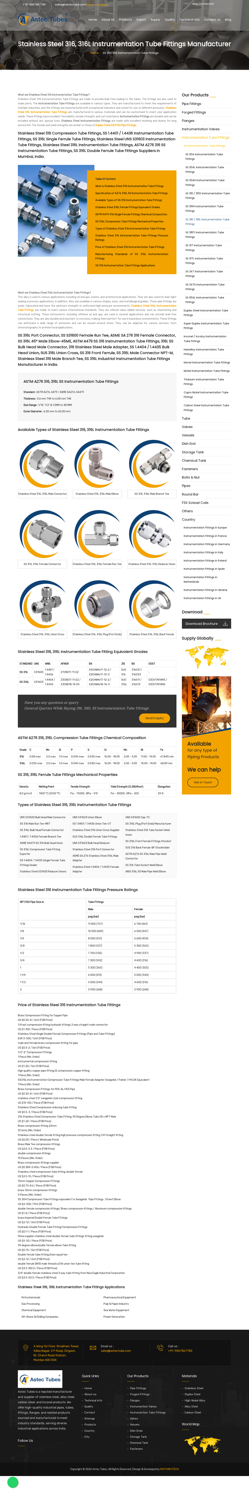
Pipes (186, 485)
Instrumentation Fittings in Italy (203, 552)
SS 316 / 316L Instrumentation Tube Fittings (207, 222)
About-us (90, 1394)
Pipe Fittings (191, 103)
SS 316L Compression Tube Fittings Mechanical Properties (129, 221)
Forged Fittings (194, 112)
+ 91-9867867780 (34, 4)
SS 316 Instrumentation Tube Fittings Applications (125, 265)
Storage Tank (193, 452)
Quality (170, 20)
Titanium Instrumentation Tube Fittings (204, 382)
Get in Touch (203, 782)
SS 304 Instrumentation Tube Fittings (204, 157)
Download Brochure (202, 623)
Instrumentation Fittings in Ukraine (205, 590)
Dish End (188, 443)
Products (125, 20)
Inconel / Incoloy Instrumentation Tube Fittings (205, 339)
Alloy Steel (191, 1406)
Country (188, 519)
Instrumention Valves (143, 1406)
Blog (228, 20)
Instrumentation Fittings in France (205, 536)
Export (141, 20)
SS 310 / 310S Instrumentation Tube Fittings (208, 196)
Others (187, 511)
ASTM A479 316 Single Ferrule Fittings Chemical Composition (131, 214)
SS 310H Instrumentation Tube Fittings (204, 209)
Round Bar (190, 494)
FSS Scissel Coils (195, 502)
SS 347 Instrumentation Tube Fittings (204, 274)
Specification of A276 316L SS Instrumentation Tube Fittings (131, 193)
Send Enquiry (154, 718)
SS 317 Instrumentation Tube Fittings (204, 248)
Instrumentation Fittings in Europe (205, 527)
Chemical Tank (194, 460)
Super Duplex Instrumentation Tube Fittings (206, 326)
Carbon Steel (193, 1412)
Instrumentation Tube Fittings (206, 137)
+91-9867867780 (180, 1351)
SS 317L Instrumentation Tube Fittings (204, 261)
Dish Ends (136, 1430)
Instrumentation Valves (201, 129)
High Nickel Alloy (195, 1400)
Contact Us (212, 20)
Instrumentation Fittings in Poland (205, 560)
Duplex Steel (192, 1394)
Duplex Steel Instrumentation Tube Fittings (206, 313)
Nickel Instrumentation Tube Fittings (207, 371)
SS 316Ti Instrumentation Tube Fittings (205, 235)
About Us (108, 20)
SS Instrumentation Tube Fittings (204, 146)
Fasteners (190, 469)
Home (92, 20)
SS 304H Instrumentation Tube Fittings (205, 182)
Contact (89, 1412)
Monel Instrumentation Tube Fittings (207, 362)
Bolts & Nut (191, 477)
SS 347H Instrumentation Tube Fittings (205, 287)
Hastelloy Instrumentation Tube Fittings (204, 352)
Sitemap (89, 1418)
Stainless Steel (194, 1388)
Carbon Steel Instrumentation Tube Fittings (206, 408)
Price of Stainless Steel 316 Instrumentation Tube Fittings (129, 247)
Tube (186, 418)
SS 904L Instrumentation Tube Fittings (205, 300)
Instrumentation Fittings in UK (202, 598)
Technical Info (189, 20)
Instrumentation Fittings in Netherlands (200, 579)
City (87, 1436)
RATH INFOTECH (169, 1469)
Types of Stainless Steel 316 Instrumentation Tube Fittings (130, 228)
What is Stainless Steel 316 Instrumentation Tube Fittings (129, 186)
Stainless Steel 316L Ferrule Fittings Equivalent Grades (127, 207)
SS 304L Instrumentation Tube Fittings (205, 169)
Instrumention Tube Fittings (148, 1412)
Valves (187, 427)
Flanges (188, 120)
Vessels (188, 435)
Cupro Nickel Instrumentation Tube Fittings (206, 395)
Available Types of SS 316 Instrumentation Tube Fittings (128, 200)
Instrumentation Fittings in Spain (204, 569)
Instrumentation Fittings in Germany (207, 544)
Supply (155, 20)
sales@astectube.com (70, 4)
